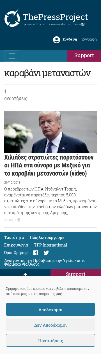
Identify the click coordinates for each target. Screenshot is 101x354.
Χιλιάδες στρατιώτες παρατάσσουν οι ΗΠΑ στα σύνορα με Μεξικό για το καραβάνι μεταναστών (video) (48, 165)
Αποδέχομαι (50, 309)
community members (64, 24)
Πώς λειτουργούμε (47, 237)
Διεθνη (10, 220)
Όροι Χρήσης (15, 252)
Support (84, 55)
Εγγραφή (89, 39)
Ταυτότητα (14, 237)
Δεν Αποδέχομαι (50, 325)
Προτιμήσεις (50, 340)
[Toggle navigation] (12, 56)
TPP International (50, 245)
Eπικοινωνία (16, 245)
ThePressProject (55, 16)
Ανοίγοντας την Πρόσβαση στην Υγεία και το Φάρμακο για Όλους (45, 262)
